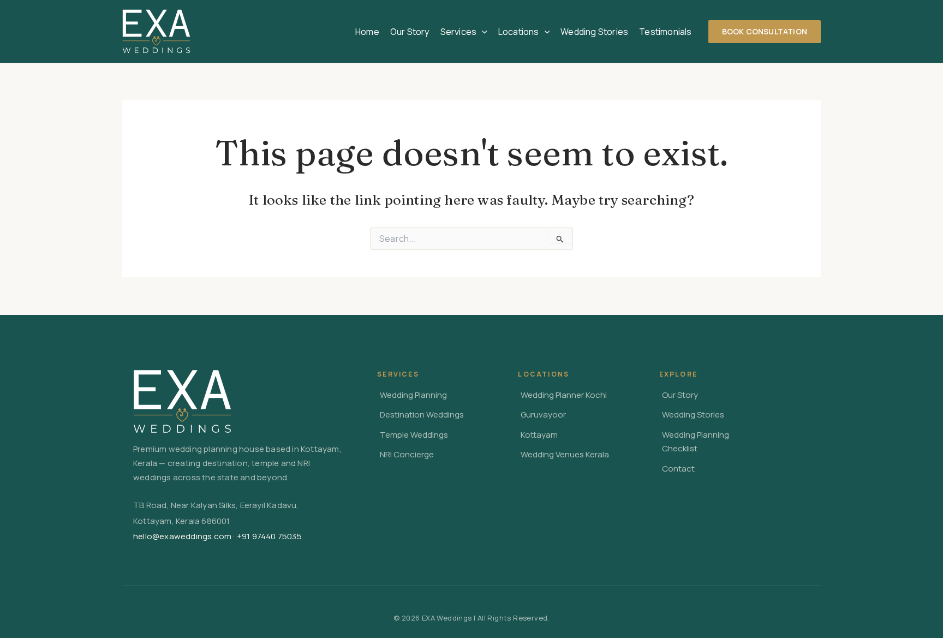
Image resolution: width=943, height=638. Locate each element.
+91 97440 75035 (269, 536)
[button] (481, 31)
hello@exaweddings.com (182, 536)
